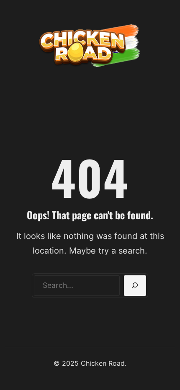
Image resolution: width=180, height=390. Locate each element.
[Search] (135, 285)
